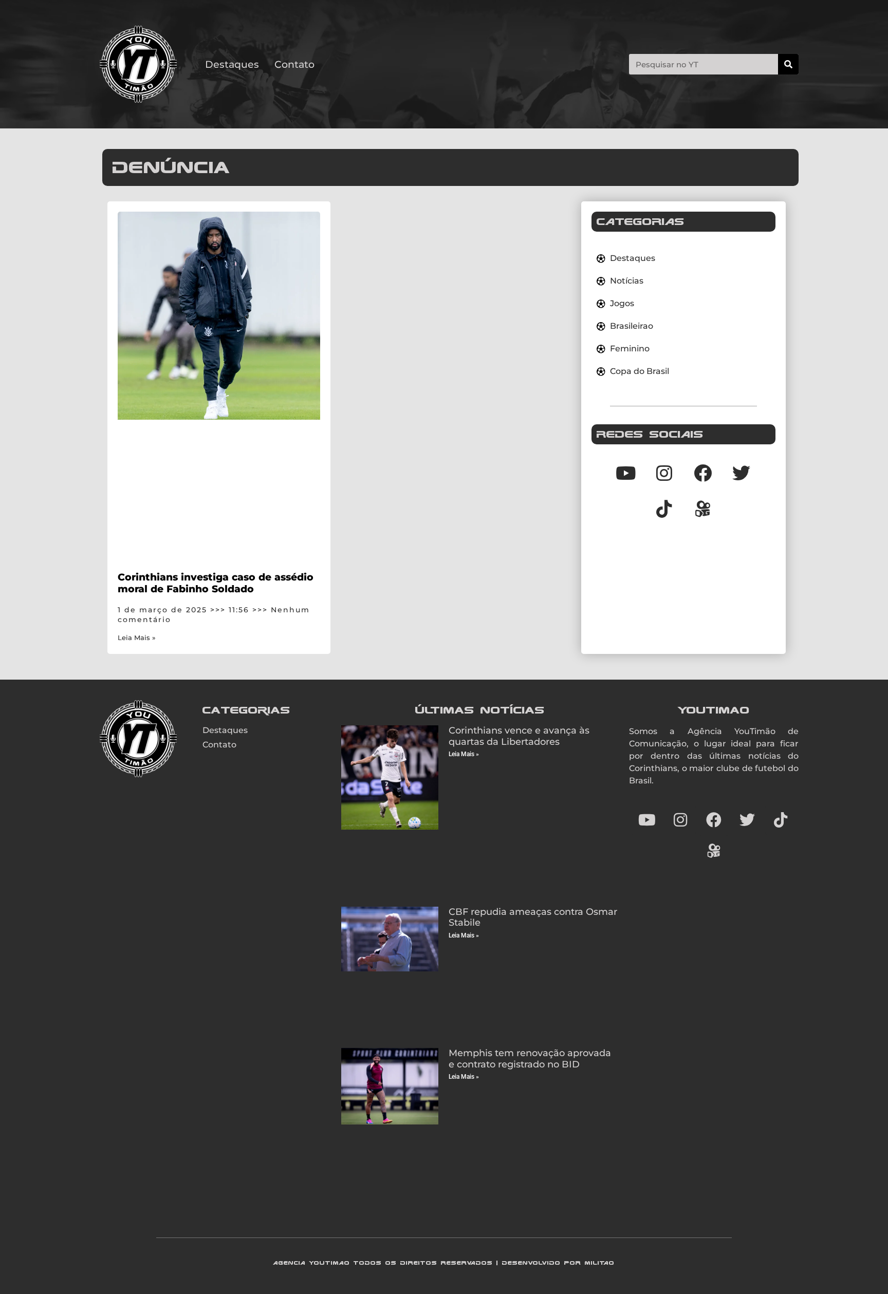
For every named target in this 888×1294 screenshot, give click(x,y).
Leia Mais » (137, 638)
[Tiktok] (664, 509)
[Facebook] (703, 473)
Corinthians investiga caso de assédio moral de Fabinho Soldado (215, 583)
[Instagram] (664, 473)
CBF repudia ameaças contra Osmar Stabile (533, 917)
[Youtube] (626, 473)
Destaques (232, 64)
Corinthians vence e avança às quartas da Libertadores (519, 736)
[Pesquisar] (788, 64)
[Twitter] (742, 473)
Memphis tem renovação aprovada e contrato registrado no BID (530, 1058)
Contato (294, 64)
